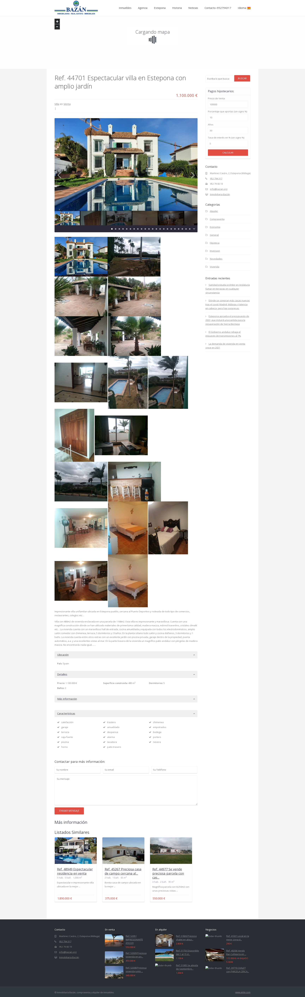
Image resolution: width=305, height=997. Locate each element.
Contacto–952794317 (218, 8)
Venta (67, 104)
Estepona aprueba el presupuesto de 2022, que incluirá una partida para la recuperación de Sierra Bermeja (227, 320)
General (214, 235)
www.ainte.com (242, 992)
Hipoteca (214, 242)
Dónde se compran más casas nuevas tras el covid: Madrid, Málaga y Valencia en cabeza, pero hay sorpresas (227, 304)
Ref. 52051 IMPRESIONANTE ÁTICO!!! (134, 939)
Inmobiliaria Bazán (220, 194)
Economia (215, 227)
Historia (177, 8)
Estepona (160, 8)
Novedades (216, 258)
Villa (57, 104)
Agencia (142, 8)
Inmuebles (125, 8)
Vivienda (214, 266)
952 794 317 (216, 178)
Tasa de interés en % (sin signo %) (226, 138)
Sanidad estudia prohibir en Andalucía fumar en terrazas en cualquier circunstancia (227, 288)
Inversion (215, 250)
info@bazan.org (218, 189)
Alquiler (214, 211)
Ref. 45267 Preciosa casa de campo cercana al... (123, 871)
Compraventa (217, 219)
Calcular (228, 152)
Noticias (193, 8)
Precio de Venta (216, 98)
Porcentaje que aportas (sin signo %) (227, 111)
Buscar (242, 78)
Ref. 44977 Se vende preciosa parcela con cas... (168, 873)
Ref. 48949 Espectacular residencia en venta (75, 871)
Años (210, 124)
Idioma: (242, 8)
